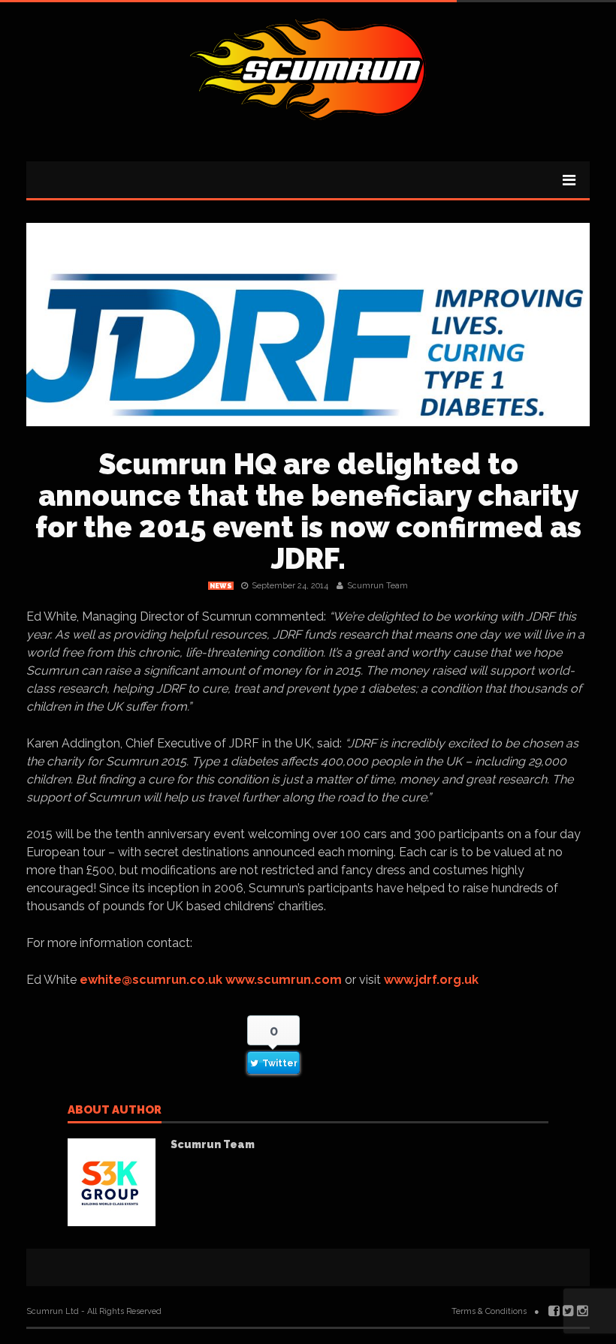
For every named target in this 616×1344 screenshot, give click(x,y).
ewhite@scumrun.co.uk (151, 980)
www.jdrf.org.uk (431, 980)
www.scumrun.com (283, 980)
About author (115, 1111)
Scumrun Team (377, 586)
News (221, 586)
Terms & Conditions (489, 1311)
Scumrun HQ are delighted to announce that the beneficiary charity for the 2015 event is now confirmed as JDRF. (308, 511)
